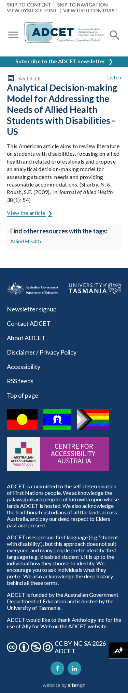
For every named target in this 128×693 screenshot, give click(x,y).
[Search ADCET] (114, 43)
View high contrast (90, 10)
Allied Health (25, 241)
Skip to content (29, 5)
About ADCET (26, 338)
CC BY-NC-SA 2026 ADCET (80, 647)
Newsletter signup (32, 309)
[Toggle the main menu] (13, 36)
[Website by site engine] (64, 686)
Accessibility (23, 366)
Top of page (22, 395)
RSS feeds (20, 381)
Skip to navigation (82, 5)
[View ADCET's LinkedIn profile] (74, 668)
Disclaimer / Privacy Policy (41, 352)
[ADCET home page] (64, 35)
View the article (26, 212)
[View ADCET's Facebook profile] (57, 668)
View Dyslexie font (32, 10)
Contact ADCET (29, 323)
